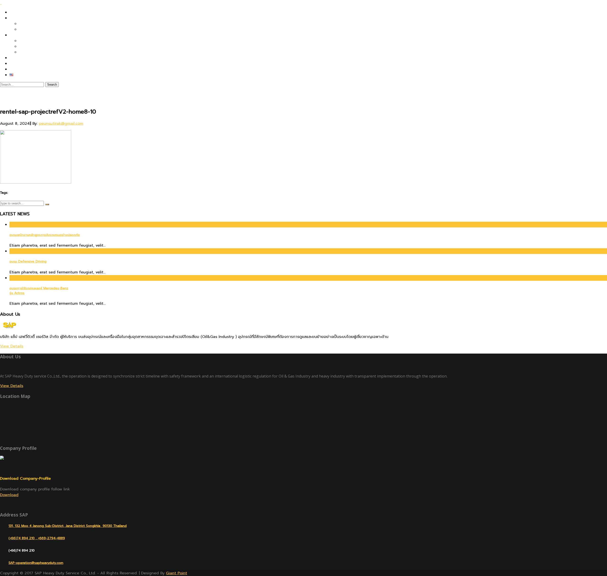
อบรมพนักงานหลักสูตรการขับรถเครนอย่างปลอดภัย (44, 235)
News (14, 63)
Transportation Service (40, 41)
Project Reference (26, 58)
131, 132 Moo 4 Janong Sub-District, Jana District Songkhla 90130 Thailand (68, 525)
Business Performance (39, 24)
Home (14, 12)
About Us (18, 18)
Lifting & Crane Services (42, 46)
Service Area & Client (39, 29)
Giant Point (176, 573)
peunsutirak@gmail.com (61, 123)
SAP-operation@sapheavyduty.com (36, 562)
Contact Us (20, 69)
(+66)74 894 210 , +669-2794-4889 (37, 538)
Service (16, 35)
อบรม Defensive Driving (27, 261)
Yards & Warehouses (38, 52)
